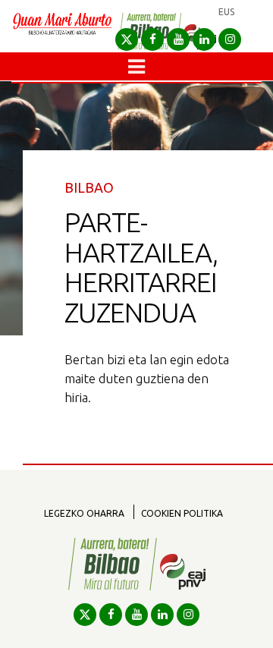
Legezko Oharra (84, 513)
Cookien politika (182, 513)
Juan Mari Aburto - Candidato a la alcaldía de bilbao (62, 32)
